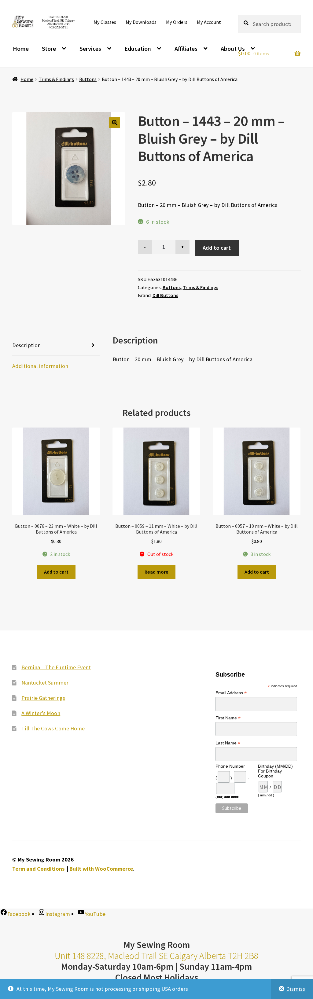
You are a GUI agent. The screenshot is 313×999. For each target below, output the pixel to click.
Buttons (88, 79)
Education (137, 48)
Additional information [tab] (40, 365)
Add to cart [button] (56, 572)
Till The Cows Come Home (53, 728)
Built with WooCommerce (101, 868)
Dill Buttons (165, 295)
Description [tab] (26, 345)
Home (21, 48)
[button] (114, 122)
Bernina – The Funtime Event (56, 667)
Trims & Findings (56, 79)
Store (49, 48)
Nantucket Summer (44, 682)
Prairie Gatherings (43, 697)
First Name (228, 718)
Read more (156, 572)
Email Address (231, 693)
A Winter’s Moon (40, 713)
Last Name (227, 743)
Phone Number (230, 766)
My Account (209, 22)
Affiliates (186, 48)
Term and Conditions (38, 868)
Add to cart (217, 247)
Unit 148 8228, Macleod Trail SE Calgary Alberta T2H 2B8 (156, 955)
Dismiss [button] (295, 988)
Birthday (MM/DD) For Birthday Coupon (275, 771)
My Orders (176, 22)
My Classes (105, 22)
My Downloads (141, 22)
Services (90, 48)
